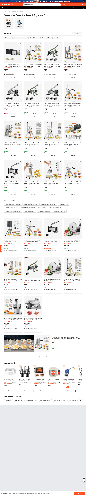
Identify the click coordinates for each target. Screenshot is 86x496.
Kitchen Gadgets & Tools (21, 11)
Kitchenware (13, 11)
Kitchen (9, 11)
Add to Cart (13, 77)
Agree (79, 493)
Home (5, 11)
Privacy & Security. (50, 493)
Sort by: (74, 33)
